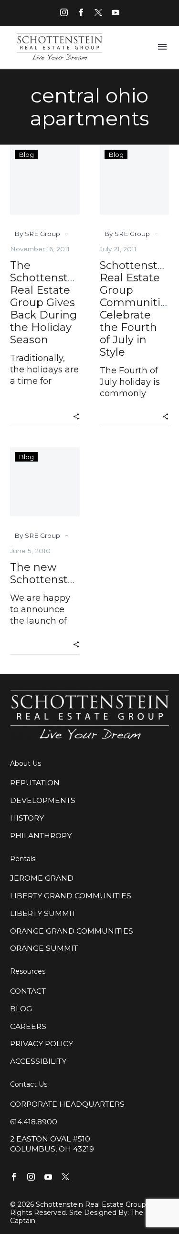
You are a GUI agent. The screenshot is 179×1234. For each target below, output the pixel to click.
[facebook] (81, 12)
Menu (162, 47)
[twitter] (98, 12)
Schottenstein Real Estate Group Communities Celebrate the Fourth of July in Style (137, 309)
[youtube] (115, 12)
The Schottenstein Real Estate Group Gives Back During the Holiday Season (47, 302)
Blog (26, 154)
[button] (76, 416)
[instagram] (64, 12)
